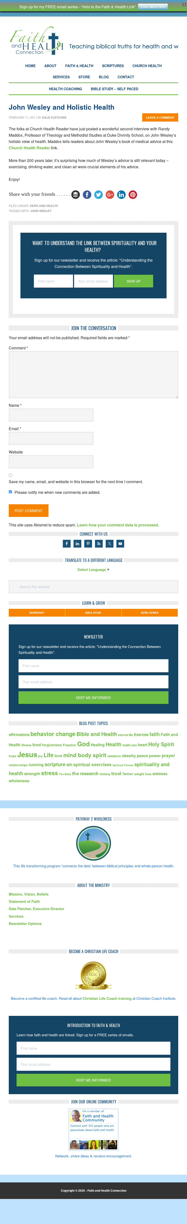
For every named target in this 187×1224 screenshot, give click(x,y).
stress (49, 773)
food (36, 744)
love (58, 755)
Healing (98, 744)
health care (129, 745)
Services (16, 916)
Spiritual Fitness (122, 765)
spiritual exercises (92, 764)
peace (142, 755)
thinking (105, 774)
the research (85, 773)
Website (16, 452)
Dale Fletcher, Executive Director (36, 908)
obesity (129, 755)
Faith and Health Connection (93, 40)
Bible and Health (96, 734)
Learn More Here (152, 6)
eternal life (125, 735)
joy (40, 756)
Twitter (127, 774)
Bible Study (93, 612)
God (83, 743)
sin (69, 764)
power (155, 755)
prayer (168, 755)
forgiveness (52, 744)
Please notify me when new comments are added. (57, 492)
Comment (18, 348)
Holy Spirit (161, 744)
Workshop (36, 612)
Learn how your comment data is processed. (118, 525)
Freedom (69, 745)
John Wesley (40, 211)
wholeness (19, 780)
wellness (159, 773)
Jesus (27, 754)
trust (116, 773)
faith (155, 734)
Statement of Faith (24, 901)
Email (15, 428)
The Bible (65, 774)
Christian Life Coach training (107, 998)
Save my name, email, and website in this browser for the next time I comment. (76, 481)
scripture (55, 764)
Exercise (141, 734)
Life (49, 755)
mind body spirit (84, 755)
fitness (26, 745)
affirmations (19, 734)
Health (114, 744)
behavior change (52, 734)
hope (12, 756)
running (36, 764)
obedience (114, 756)
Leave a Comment (160, 117)
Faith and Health (44, 206)
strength (32, 773)
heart (142, 744)
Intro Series (150, 612)
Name (15, 405)
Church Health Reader (29, 148)
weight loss (142, 774)
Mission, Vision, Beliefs (28, 894)
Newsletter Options (25, 923)
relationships (18, 765)
